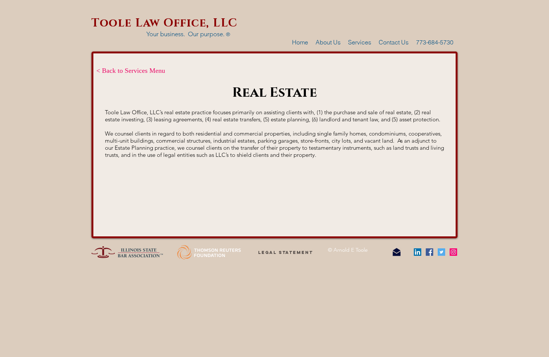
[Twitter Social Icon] (441, 252)
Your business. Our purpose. (188, 34)
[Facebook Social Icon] (429, 252)
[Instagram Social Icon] (453, 252)
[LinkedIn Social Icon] (417, 252)
